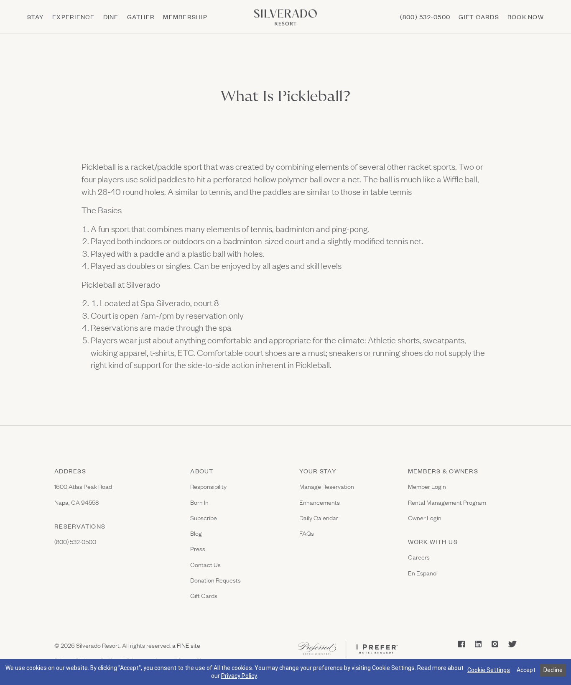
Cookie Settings (488, 670)
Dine (111, 16)
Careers (419, 556)
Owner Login (424, 517)
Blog (196, 533)
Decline (553, 670)
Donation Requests (215, 579)
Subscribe (203, 517)
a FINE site (185, 644)
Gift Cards (203, 595)
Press (197, 548)
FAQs (306, 533)
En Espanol (423, 572)
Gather (141, 16)
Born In (199, 502)
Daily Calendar (318, 517)
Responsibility (208, 486)
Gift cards (479, 16)
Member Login (427, 486)
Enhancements (319, 502)
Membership (185, 16)
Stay (35, 16)
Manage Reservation (326, 486)
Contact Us (205, 564)
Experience (73, 16)
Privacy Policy (239, 675)
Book (525, 16)
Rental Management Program (447, 502)
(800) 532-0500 (425, 16)
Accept (526, 670)
